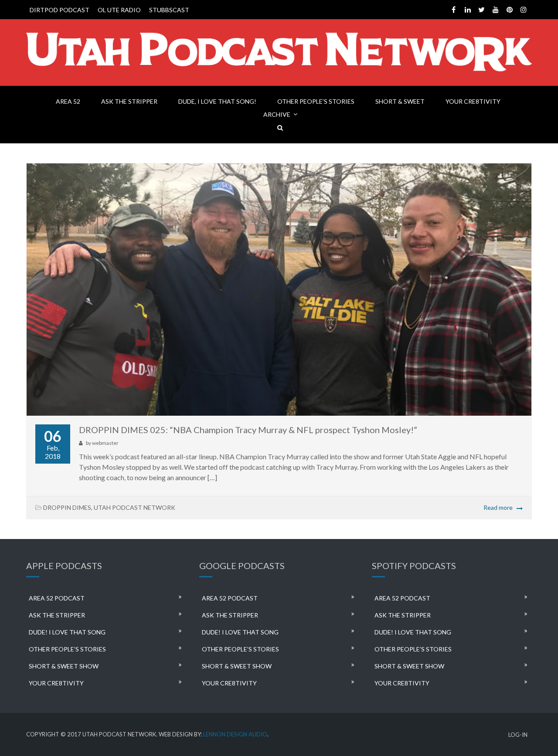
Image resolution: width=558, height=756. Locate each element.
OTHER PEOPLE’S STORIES (315, 101)
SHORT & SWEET (400, 101)
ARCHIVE (276, 114)
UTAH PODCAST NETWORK (134, 507)
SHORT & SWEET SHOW (64, 666)
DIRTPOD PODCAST (59, 10)
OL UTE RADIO (119, 10)
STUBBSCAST (169, 10)
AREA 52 (68, 101)
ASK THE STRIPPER (129, 101)
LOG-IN (517, 735)
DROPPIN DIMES (67, 507)
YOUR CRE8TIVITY (473, 101)
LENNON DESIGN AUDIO (235, 734)
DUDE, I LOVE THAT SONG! (217, 101)
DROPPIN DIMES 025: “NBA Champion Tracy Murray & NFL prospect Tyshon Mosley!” (248, 429)
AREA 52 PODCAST (57, 598)
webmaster (105, 443)
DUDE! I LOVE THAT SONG (67, 632)
